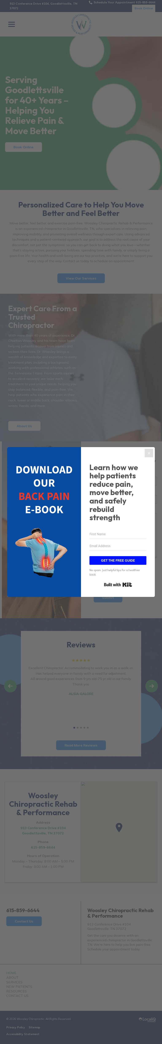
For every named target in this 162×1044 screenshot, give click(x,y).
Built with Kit (118, 584)
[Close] (149, 453)
